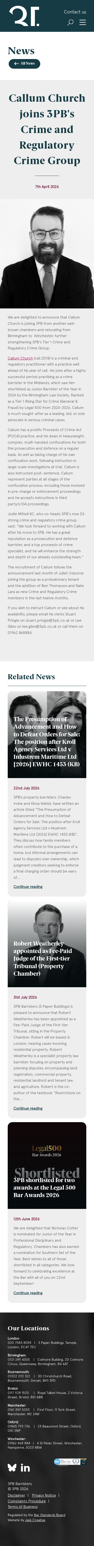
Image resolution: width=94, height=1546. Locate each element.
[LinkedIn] (25, 1467)
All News (27, 64)
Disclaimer (16, 1495)
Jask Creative (35, 1520)
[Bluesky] (12, 1468)
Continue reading (27, 886)
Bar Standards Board (49, 1515)
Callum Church (20, 358)
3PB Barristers (23, 16)
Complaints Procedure (27, 1501)
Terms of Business (23, 1506)
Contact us (75, 12)
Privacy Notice (44, 1495)
